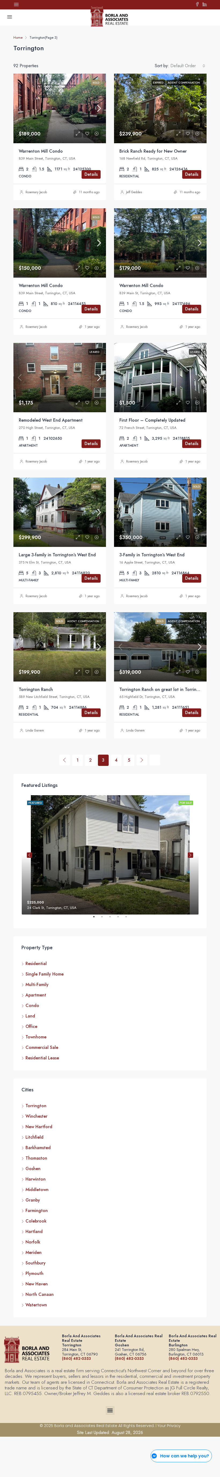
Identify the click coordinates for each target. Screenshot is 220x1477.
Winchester (36, 1116)
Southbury (35, 1263)
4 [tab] (120, 919)
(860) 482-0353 (76, 1358)
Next (190, 855)
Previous (29, 855)
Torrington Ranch (36, 689)
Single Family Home (44, 974)
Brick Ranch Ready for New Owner (153, 151)
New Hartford (38, 1127)
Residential (36, 963)
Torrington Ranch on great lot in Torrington (162, 689)
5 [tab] (128, 919)
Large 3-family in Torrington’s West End (57, 555)
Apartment (35, 995)
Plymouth (34, 1273)
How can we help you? (184, 1456)
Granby (32, 1200)
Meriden (33, 1252)
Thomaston (36, 1158)
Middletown (37, 1189)
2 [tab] (104, 919)
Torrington (35, 1106)
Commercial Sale (41, 1047)
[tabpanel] (110, 855)
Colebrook (35, 1221)
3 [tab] (112, 919)
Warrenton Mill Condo (41, 151)
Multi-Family (37, 984)
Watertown (36, 1305)
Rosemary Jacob (36, 192)
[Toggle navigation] (16, 4)
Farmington (36, 1210)
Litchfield (34, 1137)
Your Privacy (169, 1425)
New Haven (36, 1284)
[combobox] (188, 65)
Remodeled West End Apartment (51, 420)
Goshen (33, 1169)
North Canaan (39, 1294)
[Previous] (64, 760)
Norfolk (32, 1242)
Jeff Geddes (134, 192)
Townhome (35, 1037)
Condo (32, 1005)
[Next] (142, 760)
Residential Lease (42, 1058)
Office (31, 1026)
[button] (110, 1410)
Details (91, 174)
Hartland (34, 1231)
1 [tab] (96, 919)
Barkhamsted (38, 1148)
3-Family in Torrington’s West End (152, 555)
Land (30, 1016)
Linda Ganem (34, 730)
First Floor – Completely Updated (152, 420)
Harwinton (35, 1179)
